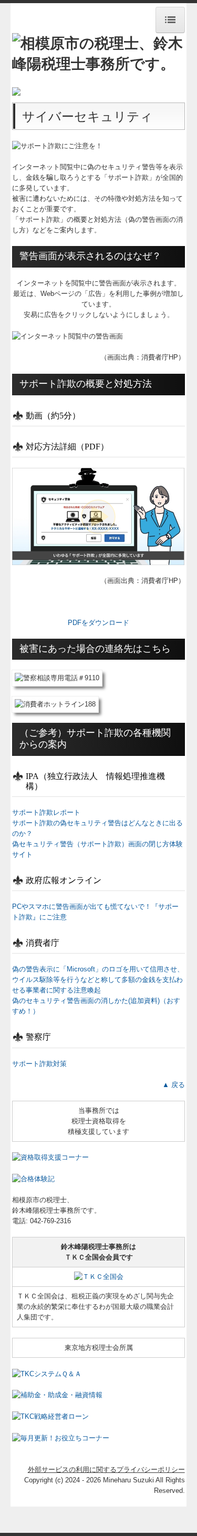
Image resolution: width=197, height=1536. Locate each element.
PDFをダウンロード (98, 623)
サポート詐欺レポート (46, 812)
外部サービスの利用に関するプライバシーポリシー (106, 1469)
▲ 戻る (173, 1085)
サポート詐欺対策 (39, 1064)
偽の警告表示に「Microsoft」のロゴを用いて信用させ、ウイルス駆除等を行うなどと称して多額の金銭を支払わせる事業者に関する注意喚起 (98, 979)
